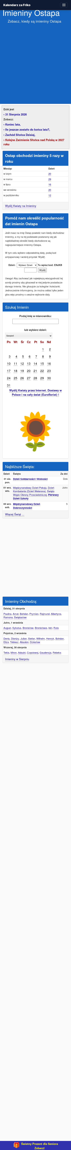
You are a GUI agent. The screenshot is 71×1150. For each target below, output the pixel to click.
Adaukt (22, 652)
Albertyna (56, 613)
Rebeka (57, 652)
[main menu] (64, 5)
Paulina (7, 613)
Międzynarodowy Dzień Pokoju (30, 487)
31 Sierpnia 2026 (16, 114)
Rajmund (45, 613)
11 (15, 363)
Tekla (6, 652)
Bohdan (24, 613)
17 (9, 370)
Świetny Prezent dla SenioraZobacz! (39, 1146)
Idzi (50, 627)
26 (22, 378)
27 (29, 378)
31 (9, 385)
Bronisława (41, 627)
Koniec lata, (13, 124)
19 (22, 370)
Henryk (50, 638)
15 (42, 363)
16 (49, 184)
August (7, 627)
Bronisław (28, 627)
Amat (15, 613)
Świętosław (20, 617)
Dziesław (35, 642)
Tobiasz (14, 642)
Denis (6, 638)
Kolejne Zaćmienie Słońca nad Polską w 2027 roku (33, 142)
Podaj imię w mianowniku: (35, 316)
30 (49, 378)
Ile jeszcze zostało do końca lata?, (27, 129)
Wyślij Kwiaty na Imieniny (20, 206)
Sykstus (16, 627)
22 (42, 370)
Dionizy (15, 638)
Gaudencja (45, 652)
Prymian (33, 613)
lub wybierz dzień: (35, 330)
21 (35, 370)
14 (35, 363)
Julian (23, 638)
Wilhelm (40, 638)
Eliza (6, 642)
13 (29, 363)
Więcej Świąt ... (14, 514)
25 (15, 378)
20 (49, 173)
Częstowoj (32, 652)
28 (35, 378)
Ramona (8, 617)
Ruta (56, 627)
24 (9, 378)
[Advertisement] (35, 61)
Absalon (24, 642)
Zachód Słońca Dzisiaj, (20, 135)
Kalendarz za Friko (16, 5)
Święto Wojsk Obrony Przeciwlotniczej (33, 492)
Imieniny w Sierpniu (17, 659)
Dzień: (12, 265)
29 (49, 179)
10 (9, 363)
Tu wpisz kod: (45, 265)
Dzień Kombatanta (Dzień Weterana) (33, 489)
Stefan (31, 638)
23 (49, 370)
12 (49, 195)
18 (15, 370)
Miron (14, 652)
